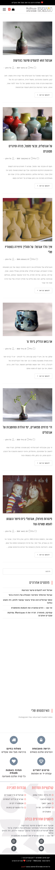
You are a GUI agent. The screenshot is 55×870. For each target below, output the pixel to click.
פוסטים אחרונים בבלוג (39, 819)
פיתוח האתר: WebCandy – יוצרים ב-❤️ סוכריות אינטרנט (31, 861)
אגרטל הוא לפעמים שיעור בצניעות (32, 61)
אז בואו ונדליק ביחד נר (39, 342)
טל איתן (8, 68)
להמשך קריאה (44, 95)
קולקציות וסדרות (42, 788)
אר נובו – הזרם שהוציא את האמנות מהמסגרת (31, 608)
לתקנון (23, 867)
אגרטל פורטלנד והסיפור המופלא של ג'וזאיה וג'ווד (30, 595)
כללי (31, 68)
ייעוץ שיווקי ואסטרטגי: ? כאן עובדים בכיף (36, 858)
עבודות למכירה (16, 788)
